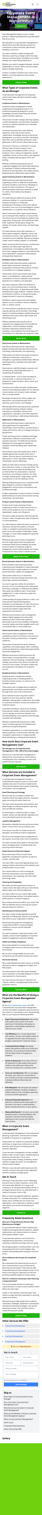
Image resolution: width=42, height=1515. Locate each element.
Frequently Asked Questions (14, 1426)
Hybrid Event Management (15, 1326)
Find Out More (21, 989)
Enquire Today (21, 82)
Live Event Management (14, 1336)
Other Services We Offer (13, 1429)
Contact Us (21, 26)
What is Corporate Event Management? (18, 1419)
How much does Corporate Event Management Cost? (16, 1403)
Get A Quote (21, 767)
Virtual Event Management (15, 1331)
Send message (21, 1384)
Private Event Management (15, 1341)
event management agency (17, 1005)
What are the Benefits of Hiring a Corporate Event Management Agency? (20, 1414)
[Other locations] (33, 4)
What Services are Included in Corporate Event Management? (19, 1409)
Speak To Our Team (21, 556)
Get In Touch (21, 338)
